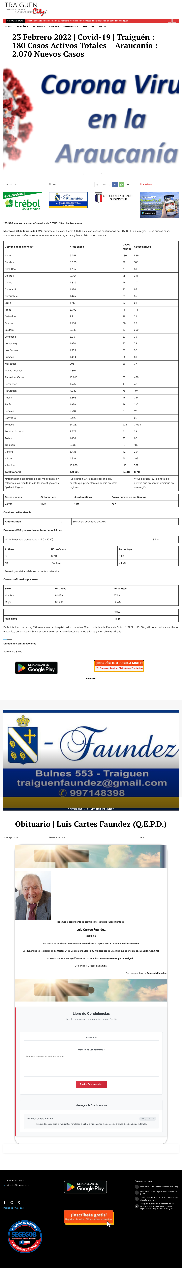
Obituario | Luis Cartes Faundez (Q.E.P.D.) (159, 1186)
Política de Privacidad (13, 1208)
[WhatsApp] (121, 184)
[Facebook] (115, 184)
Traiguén (110, 174)
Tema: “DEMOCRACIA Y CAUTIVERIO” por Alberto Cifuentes (159, 1198)
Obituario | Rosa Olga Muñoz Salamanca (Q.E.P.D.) (158, 1192)
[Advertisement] (116, 6)
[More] (128, 184)
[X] (19, 1203)
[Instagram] (12, 1203)
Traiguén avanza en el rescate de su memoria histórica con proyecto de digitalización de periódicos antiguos (157, 1206)
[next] (174, 21)
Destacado (73, 174)
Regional (92, 174)
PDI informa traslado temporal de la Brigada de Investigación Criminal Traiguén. (63, 20)
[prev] (169, 21)
